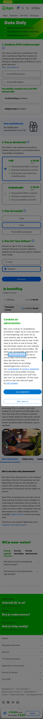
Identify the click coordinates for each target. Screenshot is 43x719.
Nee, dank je (22, 401)
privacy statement (30, 369)
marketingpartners (17, 354)
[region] (21, 359)
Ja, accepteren (22, 392)
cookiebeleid (13, 369)
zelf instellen (12, 383)
